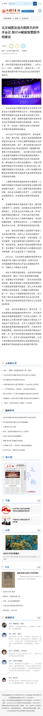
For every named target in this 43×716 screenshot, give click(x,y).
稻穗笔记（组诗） (19, 623)
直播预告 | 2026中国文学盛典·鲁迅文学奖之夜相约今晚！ (22, 398)
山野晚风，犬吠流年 (20, 651)
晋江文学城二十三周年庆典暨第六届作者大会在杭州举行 (22, 394)
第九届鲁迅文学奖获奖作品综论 (14, 380)
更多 (39, 501)
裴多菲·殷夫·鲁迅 (9, 592)
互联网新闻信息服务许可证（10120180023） (22, 697)
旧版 (39, 3)
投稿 (5, 3)
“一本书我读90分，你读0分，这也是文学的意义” (19, 389)
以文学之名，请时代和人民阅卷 (14, 450)
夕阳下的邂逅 (17, 661)
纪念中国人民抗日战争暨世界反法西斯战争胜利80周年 (21, 510)
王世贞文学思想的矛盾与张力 (13, 606)
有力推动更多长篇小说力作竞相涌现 (15, 422)
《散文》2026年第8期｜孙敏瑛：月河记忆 (17, 403)
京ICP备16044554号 (19, 695)
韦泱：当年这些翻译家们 (11, 601)
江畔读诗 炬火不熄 (9, 427)
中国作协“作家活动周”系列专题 (21, 521)
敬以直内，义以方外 (10, 610)
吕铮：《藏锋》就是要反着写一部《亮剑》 (18, 370)
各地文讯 (25, 18)
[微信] (11, 46)
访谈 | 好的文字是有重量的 (12, 436)
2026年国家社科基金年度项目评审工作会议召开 (19, 417)
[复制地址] (23, 46)
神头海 (15, 678)
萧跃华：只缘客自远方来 (11, 596)
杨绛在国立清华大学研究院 (27, 573)
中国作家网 (7, 18)
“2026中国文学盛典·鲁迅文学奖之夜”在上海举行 (19, 375)
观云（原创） (17, 634)
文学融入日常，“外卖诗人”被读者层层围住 (17, 445)
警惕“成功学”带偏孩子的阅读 (13, 441)
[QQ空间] (17, 46)
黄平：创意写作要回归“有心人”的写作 (16, 431)
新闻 (16, 18)
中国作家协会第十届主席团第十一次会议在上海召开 (21, 384)
